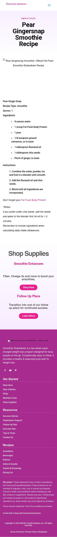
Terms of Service (17, 532)
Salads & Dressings (12, 468)
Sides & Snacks (10, 464)
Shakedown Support (12, 420)
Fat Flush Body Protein (33, 200)
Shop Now (28, 287)
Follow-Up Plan (10, 424)
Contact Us (8, 437)
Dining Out (8, 472)
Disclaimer (42, 532)
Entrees (6, 459)
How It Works (9, 389)
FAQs (5, 393)
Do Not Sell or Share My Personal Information (22, 513)
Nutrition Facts (10, 398)
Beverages (8, 455)
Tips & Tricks (9, 433)
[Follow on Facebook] (5, 370)
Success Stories (10, 416)
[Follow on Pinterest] (16, 370)
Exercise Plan (9, 429)
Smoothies (28, 18)
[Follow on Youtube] (10, 370)
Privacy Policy (31, 532)
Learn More (28, 315)
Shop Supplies (10, 402)
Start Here (8, 385)
